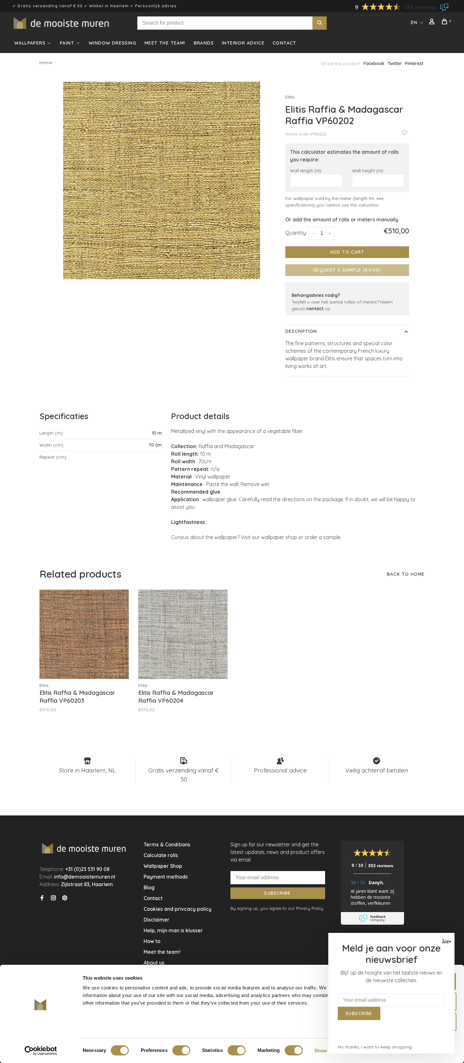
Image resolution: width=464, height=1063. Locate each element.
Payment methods (166, 877)
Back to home (406, 574)
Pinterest (414, 63)
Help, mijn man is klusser (173, 930)
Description (301, 331)
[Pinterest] (64, 898)
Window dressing (112, 43)
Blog (149, 887)
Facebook (374, 63)
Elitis (289, 97)
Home (45, 62)
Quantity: (296, 233)
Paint (67, 43)
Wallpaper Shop (163, 866)
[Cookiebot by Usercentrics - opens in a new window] (40, 1050)
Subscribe (277, 893)
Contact (284, 43)
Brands (204, 43)
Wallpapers (29, 43)
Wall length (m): (306, 170)
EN (414, 22)
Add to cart (347, 252)
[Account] (433, 22)
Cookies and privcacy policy (177, 909)
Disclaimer (157, 919)
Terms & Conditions (167, 844)
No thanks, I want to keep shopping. (375, 1047)
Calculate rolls (161, 855)
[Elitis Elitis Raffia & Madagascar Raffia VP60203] (84, 634)
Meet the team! (165, 43)
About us (154, 962)
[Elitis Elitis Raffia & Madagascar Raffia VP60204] (183, 634)
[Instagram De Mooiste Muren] (53, 898)
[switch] (181, 1050)
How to (152, 941)
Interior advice (243, 43)
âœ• (446, 941)
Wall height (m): (368, 170)
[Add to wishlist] (404, 133)
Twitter (395, 63)
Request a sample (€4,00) (347, 270)
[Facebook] (42, 898)
